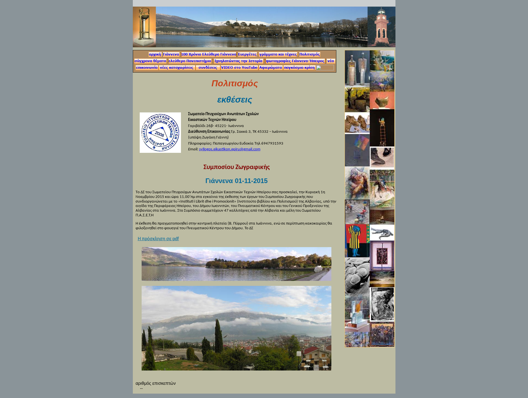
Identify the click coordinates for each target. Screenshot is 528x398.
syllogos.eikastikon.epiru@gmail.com (229, 149)
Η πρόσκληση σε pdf (158, 239)
